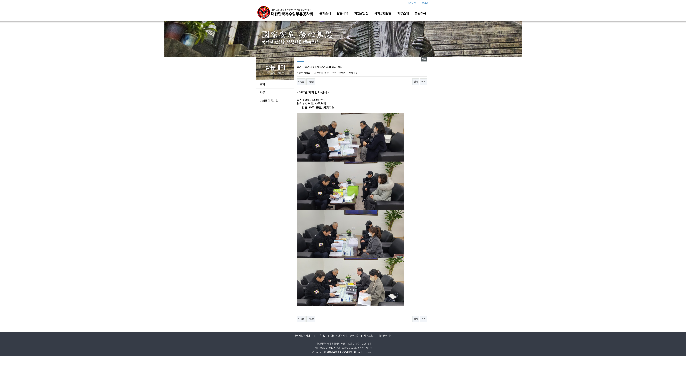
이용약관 (321, 336)
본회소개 (325, 13)
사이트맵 (368, 336)
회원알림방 (361, 13)
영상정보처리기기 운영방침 (345, 336)
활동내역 (342, 13)
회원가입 (412, 3)
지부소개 (403, 13)
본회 (262, 84)
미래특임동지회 (269, 100)
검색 (416, 82)
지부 (262, 92)
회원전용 (420, 13)
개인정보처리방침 (303, 336)
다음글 (311, 82)
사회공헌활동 (382, 13)
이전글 (301, 82)
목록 (423, 82)
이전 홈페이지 (384, 336)
